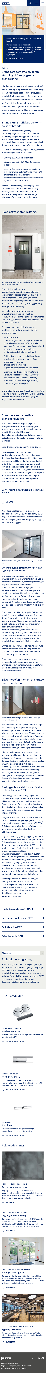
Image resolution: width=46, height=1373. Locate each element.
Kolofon (24, 1368)
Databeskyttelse (27, 1366)
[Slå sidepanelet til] (43, 3)
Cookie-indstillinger (7, 1368)
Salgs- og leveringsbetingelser (10, 1366)
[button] (32, 1358)
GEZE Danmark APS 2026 (9, 1363)
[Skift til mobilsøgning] (36, 3)
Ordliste (17, 1368)
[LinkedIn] (38, 1358)
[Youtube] (43, 1358)
